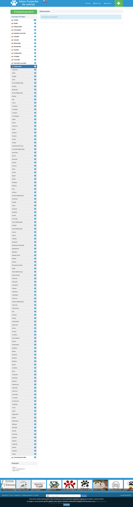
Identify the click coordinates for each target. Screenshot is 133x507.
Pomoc (11, 495)
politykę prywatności (100, 501)
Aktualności (5, 495)
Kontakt (36, 495)
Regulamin (17, 495)
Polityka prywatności (27, 495)
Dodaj (84, 496)
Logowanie (108, 3)
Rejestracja (98, 3)
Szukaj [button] (88, 3)
